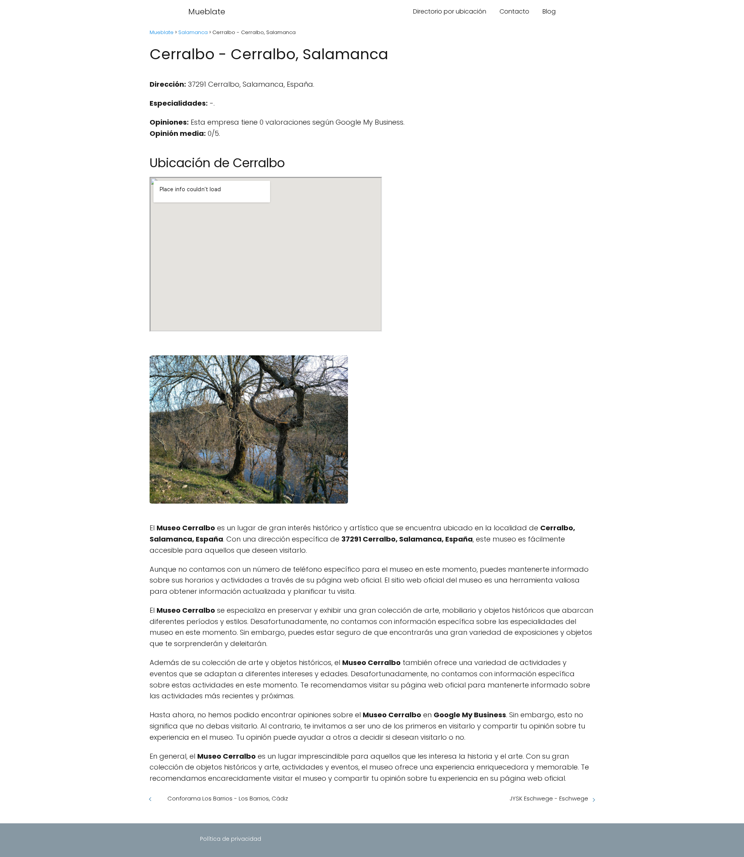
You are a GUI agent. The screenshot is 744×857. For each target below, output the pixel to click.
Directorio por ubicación (449, 11)
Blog (549, 11)
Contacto (514, 11)
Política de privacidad (230, 839)
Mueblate (206, 11)
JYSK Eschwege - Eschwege (549, 798)
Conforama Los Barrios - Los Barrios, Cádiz (227, 798)
